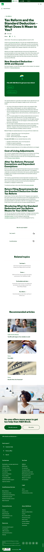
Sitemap (4, 534)
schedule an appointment (10, 217)
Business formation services (8, 498)
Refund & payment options (28, 473)
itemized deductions (15, 67)
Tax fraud (22, 263)
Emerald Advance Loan (7, 515)
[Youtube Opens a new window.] (33, 543)
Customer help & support (7, 527)
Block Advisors (5, 491)
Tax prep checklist (26, 470)
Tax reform (22, 291)
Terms (23, 489)
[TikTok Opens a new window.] (23, 543)
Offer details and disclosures (9, 436)
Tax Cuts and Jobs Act (14, 42)
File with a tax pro (12, 92)
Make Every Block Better (27, 511)
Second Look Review (6, 473)
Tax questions (5, 528)
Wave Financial (5, 500)
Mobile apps (24, 466)
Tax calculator (25, 468)
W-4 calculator (25, 479)
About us (24, 509)
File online (10, 87)
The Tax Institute (25, 523)
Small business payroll (7, 496)
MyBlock (24, 464)
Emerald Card (5, 511)
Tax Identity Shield (6, 477)
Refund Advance (6, 517)
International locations (7, 532)
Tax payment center (26, 475)
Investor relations (26, 521)
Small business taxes (6, 492)
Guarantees (24, 525)
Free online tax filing (6, 470)
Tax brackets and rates (22, 281)
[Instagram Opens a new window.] (30, 543)
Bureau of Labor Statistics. (14, 158)
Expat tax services (6, 481)
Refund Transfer (5, 513)
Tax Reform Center (9, 216)
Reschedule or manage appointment (10, 464)
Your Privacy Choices (15, 549)
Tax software (5, 471)
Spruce (3, 509)
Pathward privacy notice (27, 492)
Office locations (5, 530)
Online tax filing (5, 466)
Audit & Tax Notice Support (8, 479)
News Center (25, 519)
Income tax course (26, 517)
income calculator (30, 185)
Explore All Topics (6, 8)
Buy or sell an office (26, 515)
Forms (22, 272)
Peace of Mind (5, 475)
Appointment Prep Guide (27, 471)
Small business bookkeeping (8, 494)
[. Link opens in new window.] (6, 549)
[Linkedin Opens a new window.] (36, 543)
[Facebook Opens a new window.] (26, 543)
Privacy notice (25, 490)
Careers (23, 513)
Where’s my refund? (26, 477)
